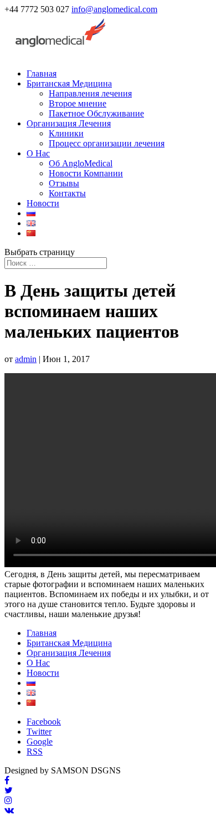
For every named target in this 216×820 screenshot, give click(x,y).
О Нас (38, 153)
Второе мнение (77, 103)
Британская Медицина (69, 83)
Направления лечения (90, 93)
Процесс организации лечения (106, 143)
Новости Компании (86, 173)
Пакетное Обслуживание (96, 113)
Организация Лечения (69, 123)
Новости (43, 203)
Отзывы (64, 183)
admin (26, 359)
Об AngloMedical (80, 163)
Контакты (67, 193)
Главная (41, 73)
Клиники (66, 133)
